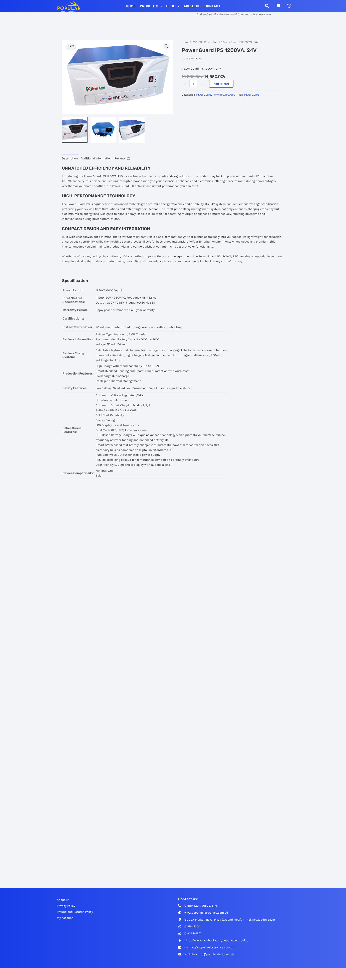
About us (63, 900)
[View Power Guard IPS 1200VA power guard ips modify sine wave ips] (132, 130)
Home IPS (218, 94)
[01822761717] (189, 933)
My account (65, 918)
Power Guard (212, 42)
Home (185, 42)
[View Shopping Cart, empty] (278, 6)
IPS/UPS (197, 42)
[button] (160, 6)
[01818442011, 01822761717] (198, 905)
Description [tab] (70, 158)
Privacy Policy (66, 906)
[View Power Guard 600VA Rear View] (103, 130)
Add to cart (221, 84)
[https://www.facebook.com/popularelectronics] (213, 940)
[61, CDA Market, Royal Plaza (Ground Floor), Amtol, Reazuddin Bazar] (226, 919)
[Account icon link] (289, 6)
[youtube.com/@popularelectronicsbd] (206, 954)
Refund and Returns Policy (75, 912)
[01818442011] (189, 926)
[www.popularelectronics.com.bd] (203, 912)
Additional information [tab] (96, 158)
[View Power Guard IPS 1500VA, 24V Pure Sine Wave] (75, 130)
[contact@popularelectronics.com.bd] (206, 947)
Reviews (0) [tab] (122, 158)
